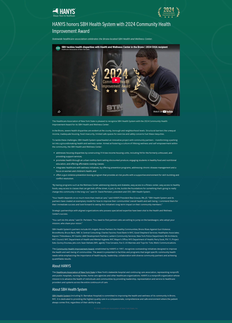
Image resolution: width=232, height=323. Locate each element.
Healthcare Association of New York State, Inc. (119, 308)
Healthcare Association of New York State (75, 272)
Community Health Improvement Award (75, 248)
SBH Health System (61, 295)
